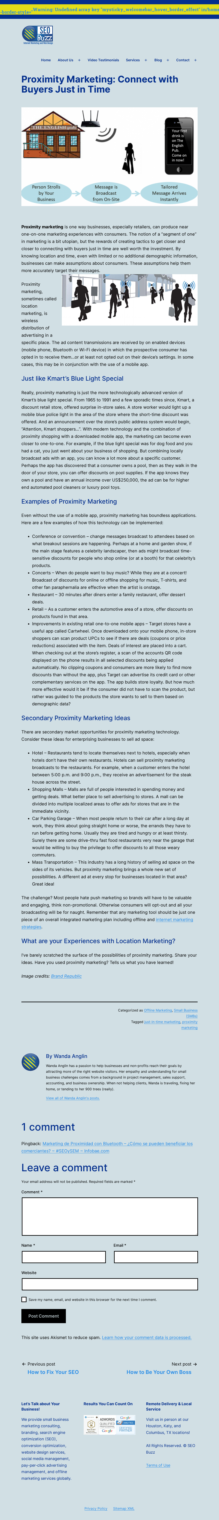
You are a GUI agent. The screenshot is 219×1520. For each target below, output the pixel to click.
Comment (32, 1192)
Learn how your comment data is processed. (147, 1337)
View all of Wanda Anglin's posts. (73, 1098)
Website (29, 1272)
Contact (182, 60)
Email (120, 1245)
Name (28, 1245)
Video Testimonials (103, 60)
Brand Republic (66, 976)
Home (46, 60)
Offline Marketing (158, 1010)
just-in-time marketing (162, 1022)
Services (133, 60)
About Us (65, 60)
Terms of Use (158, 1465)
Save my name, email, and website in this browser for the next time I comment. (93, 1299)
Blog (158, 60)
